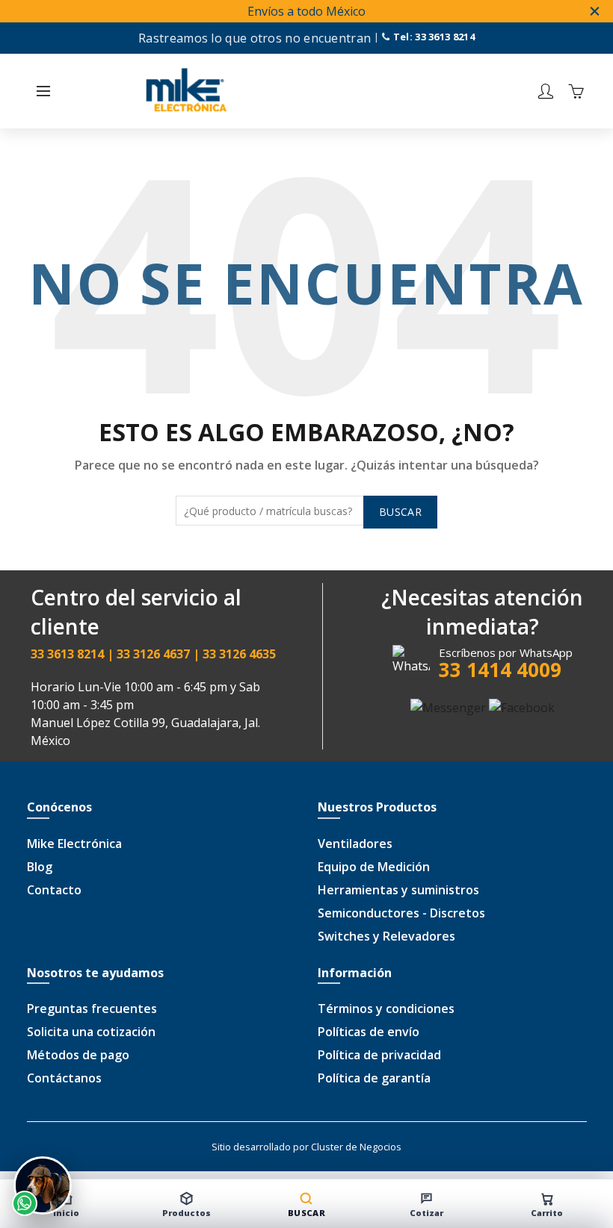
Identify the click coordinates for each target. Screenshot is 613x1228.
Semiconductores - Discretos (401, 913)
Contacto (54, 890)
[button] (43, 91)
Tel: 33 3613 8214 (432, 36)
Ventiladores (355, 843)
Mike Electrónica (74, 843)
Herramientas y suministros (398, 890)
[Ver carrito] (575, 91)
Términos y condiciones (386, 1008)
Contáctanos (64, 1078)
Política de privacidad (379, 1055)
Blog (39, 866)
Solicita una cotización (91, 1031)
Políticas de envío (368, 1031)
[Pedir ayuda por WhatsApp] (42, 1185)
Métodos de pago (78, 1055)
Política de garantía (374, 1078)
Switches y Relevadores (386, 936)
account (546, 91)
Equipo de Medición (374, 866)
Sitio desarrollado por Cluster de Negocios (306, 1146)
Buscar (400, 512)
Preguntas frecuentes (92, 1008)
